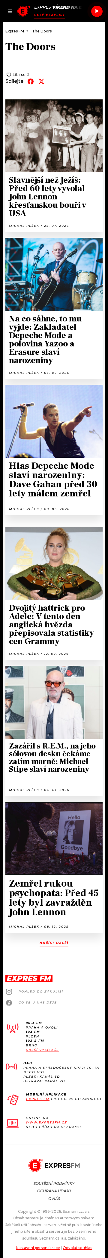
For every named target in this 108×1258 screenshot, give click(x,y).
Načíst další (54, 943)
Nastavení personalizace (38, 1248)
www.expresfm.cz (46, 1122)
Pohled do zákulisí (41, 991)
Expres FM (38, 1099)
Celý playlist (49, 15)
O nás (54, 1198)
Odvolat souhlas (77, 1248)
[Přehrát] (97, 11)
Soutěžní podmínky (54, 1183)
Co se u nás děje (38, 1002)
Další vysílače (42, 1050)
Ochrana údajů (54, 1191)
